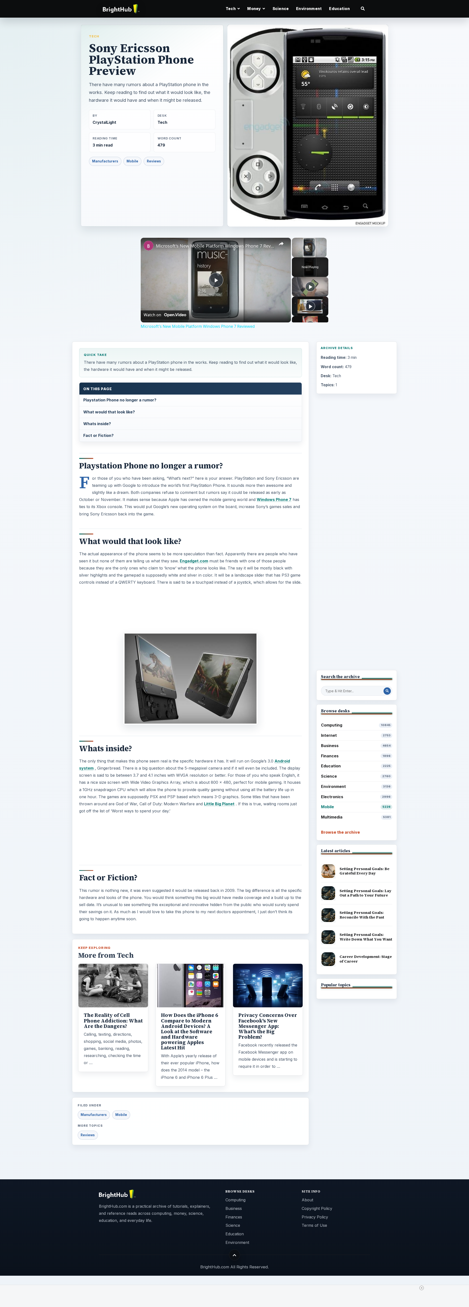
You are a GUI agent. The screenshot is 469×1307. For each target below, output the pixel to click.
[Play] (295, 254)
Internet (356, 735)
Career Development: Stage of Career (366, 959)
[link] (148, 245)
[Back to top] (234, 1255)
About (307, 1199)
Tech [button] (231, 8)
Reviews (154, 161)
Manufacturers (105, 161)
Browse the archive (340, 832)
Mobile (132, 161)
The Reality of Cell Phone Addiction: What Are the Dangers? (113, 1020)
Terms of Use (314, 1225)
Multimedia (356, 817)
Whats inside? (97, 423)
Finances (356, 755)
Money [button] (254, 8)
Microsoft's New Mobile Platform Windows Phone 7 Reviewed (215, 246)
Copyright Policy (317, 1208)
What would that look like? (109, 411)
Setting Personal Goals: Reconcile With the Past (362, 915)
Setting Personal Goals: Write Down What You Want (366, 937)
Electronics (356, 796)
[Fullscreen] (324, 254)
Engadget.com (194, 560)
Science (281, 8)
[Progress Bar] (309, 251)
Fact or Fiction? (98, 435)
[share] (281, 243)
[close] (421, 1288)
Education (339, 8)
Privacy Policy (315, 1217)
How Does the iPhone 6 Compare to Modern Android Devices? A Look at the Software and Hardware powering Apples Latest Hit (189, 1031)
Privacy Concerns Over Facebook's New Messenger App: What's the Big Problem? (267, 1026)
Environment (309, 8)
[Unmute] (301, 254)
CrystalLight (104, 122)
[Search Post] (387, 691)
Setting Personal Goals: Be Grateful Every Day (364, 871)
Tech (94, 36)
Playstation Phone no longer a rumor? (119, 400)
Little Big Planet (219, 803)
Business (356, 745)
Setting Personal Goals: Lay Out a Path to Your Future (365, 893)
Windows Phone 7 (274, 499)
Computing (356, 725)
